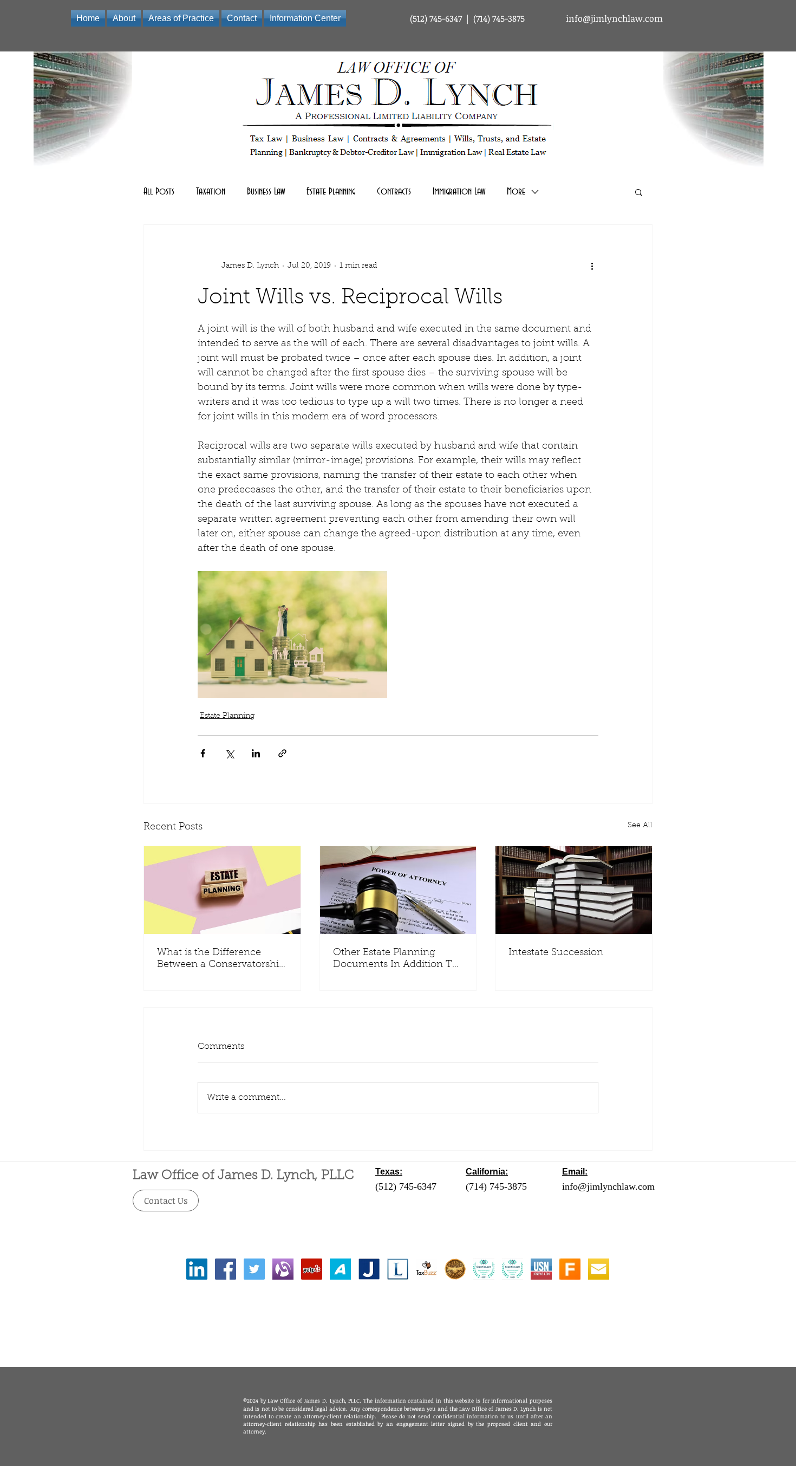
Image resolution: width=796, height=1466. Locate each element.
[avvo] (340, 1269)
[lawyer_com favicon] (397, 1269)
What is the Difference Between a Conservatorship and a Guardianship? (221, 959)
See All (640, 825)
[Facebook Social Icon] (225, 1269)
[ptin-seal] (455, 1269)
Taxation (210, 191)
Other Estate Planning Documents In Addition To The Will (395, 959)
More (516, 191)
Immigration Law (459, 191)
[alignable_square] (282, 1269)
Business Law (266, 191)
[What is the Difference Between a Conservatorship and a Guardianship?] (222, 890)
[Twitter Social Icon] (254, 1269)
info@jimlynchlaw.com (614, 18)
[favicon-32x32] (569, 1269)
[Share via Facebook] (203, 753)
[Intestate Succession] (573, 890)
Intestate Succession (555, 953)
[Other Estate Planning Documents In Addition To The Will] (398, 890)
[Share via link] (282, 753)
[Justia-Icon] (369, 1269)
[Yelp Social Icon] (311, 1269)
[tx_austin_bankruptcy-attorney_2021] (483, 1269)
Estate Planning (330, 191)
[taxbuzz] (426, 1269)
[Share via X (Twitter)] (229, 753)
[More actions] (591, 266)
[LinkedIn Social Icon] (196, 1269)
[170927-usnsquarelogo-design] (541, 1269)
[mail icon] (598, 1269)
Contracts (394, 191)
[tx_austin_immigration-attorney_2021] (512, 1269)
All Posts (158, 191)
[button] (639, 191)
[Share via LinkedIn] (256, 753)
